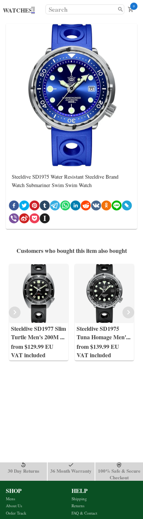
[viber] (14, 219)
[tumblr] (45, 206)
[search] (120, 9)
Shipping (79, 498)
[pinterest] (34, 206)
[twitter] (24, 206)
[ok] (106, 206)
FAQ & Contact (84, 513)
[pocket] (34, 219)
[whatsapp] (65, 206)
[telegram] (55, 206)
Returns (78, 505)
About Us (14, 505)
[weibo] (24, 219)
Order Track (16, 513)
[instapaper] (45, 219)
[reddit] (86, 206)
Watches (17, 10)
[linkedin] (75, 206)
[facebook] (14, 206)
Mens (10, 498)
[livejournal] (127, 206)
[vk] (96, 206)
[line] (116, 206)
